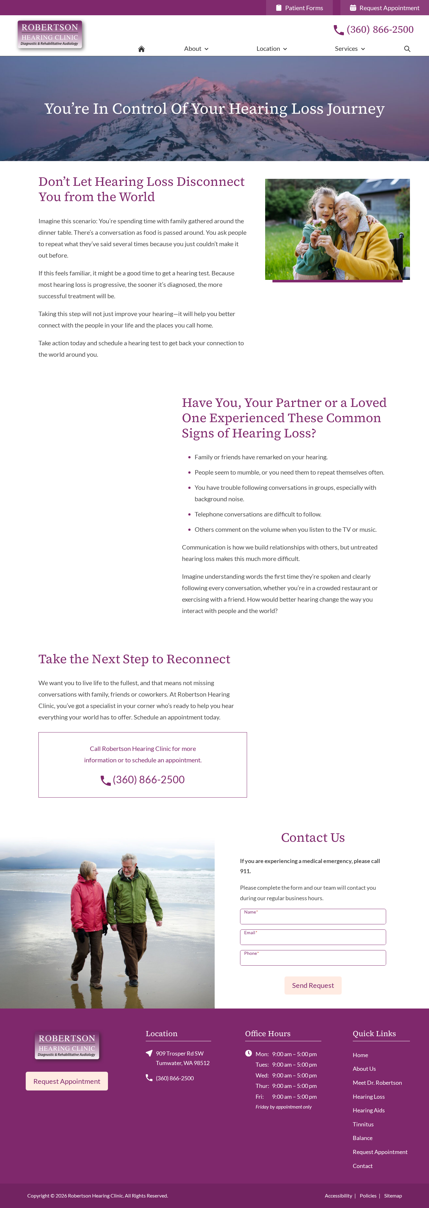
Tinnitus (363, 1124)
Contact (363, 1165)
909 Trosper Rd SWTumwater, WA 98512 (183, 1058)
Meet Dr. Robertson (377, 1082)
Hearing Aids (369, 1110)
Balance (362, 1137)
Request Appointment (66, 1081)
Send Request (313, 985)
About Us (364, 1068)
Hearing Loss (369, 1096)
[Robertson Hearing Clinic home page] (72, 35)
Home (360, 1054)
